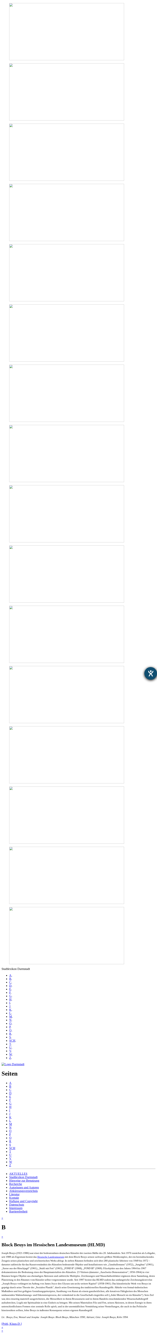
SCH (12, 1040)
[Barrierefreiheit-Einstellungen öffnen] (150, 673)
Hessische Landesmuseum (50, 1256)
